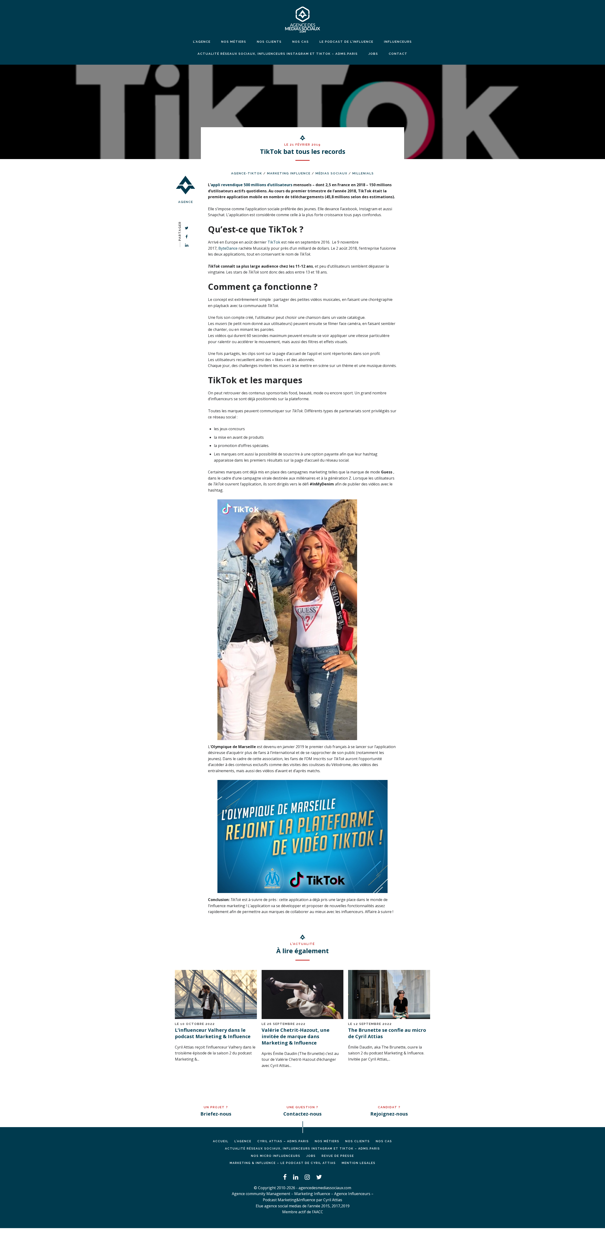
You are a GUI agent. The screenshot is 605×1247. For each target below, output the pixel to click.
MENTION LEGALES (359, 1163)
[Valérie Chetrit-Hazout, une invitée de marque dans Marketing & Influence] (303, 1017)
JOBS (373, 53)
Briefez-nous (215, 1114)
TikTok (274, 242)
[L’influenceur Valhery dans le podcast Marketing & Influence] (216, 1017)
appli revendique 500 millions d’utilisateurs (251, 184)
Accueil (221, 1141)
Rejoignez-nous (389, 1114)
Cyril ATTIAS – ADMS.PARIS (283, 1141)
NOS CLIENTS (269, 41)
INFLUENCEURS (398, 41)
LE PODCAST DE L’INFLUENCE (346, 41)
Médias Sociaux (331, 173)
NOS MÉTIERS (233, 41)
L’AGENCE (242, 1141)
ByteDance (228, 248)
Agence (185, 202)
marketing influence (289, 173)
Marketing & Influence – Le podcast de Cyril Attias (283, 1163)
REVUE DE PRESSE (338, 1156)
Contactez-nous (302, 1114)
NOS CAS (300, 41)
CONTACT (398, 53)
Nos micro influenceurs (275, 1156)
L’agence (202, 41)
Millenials (363, 173)
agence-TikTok (246, 173)
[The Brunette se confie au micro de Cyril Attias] (389, 1017)
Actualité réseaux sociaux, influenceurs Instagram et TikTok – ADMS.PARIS (278, 53)
